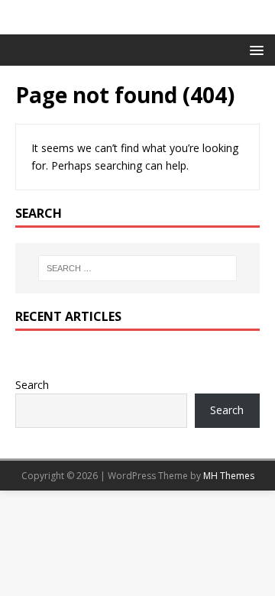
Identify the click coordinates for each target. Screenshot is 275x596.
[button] (254, 49)
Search (32, 384)
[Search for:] (137, 268)
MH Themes (228, 475)
